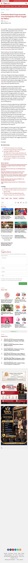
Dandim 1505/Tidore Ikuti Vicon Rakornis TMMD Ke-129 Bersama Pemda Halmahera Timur (12, 180)
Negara (3, 83)
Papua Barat (8, 49)
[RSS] (20, 550)
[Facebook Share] (16, 203)
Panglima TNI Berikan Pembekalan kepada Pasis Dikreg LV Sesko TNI (6, 217)
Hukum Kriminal (8, 554)
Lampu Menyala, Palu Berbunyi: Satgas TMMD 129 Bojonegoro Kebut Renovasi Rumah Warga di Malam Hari (14, 354)
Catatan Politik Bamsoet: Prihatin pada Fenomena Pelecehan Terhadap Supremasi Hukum (14, 350)
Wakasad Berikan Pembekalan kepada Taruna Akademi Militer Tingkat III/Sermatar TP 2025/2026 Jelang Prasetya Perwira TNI (21, 231)
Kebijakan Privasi (14, 557)
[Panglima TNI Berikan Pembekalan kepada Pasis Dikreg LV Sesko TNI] (7, 211)
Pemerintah (10, 553)
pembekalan (21, 198)
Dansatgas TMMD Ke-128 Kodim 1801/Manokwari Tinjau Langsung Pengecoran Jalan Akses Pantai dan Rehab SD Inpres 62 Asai (15, 153)
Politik (22, 553)
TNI (13, 554)
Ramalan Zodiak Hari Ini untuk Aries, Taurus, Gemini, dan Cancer (20, 301)
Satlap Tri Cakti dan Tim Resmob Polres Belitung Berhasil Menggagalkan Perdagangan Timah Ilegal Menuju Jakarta (14, 340)
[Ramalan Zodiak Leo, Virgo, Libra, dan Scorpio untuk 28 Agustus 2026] (21, 307)
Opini (19, 553)
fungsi (7, 198)
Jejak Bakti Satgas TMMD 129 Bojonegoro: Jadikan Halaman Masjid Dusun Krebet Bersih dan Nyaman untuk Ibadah (14, 359)
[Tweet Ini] (18, 203)
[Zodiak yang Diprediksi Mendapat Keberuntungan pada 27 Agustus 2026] (7, 320)
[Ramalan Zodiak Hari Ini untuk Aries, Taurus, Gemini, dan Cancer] (21, 295)
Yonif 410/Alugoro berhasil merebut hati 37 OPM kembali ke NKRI (13, 183)
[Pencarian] (26, 3)
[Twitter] (11, 550)
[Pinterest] (13, 550)
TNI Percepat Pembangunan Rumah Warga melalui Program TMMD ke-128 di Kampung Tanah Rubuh (14, 158)
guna (11, 198)
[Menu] (2, 3)
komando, (15, 198)
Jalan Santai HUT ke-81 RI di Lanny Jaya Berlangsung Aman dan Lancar (13, 169)
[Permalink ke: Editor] (2, 21)
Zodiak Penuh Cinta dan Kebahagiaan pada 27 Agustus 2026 (7, 313)
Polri (16, 554)
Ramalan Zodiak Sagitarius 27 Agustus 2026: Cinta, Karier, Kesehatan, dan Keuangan (7, 301)
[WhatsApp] (18, 550)
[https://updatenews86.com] (6, 3)
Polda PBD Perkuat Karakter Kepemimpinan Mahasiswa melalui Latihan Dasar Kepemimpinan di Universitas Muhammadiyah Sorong (14, 176)
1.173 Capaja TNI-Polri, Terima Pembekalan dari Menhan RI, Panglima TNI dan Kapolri (20, 217)
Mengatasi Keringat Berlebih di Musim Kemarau (15, 188)
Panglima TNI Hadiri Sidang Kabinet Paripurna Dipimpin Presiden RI (13, 345)
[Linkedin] (15, 550)
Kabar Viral (20, 554)
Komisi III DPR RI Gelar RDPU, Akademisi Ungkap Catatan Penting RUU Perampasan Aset (14, 363)
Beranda (5, 553)
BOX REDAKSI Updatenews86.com (11, 556)
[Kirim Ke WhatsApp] (26, 203)
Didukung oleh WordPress (10, 559)
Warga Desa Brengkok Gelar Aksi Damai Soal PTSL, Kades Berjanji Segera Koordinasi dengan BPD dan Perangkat (12, 172)
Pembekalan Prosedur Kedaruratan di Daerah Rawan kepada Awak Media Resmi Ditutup (20, 237)
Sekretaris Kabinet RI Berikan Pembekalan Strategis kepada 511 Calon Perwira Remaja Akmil (7, 231)
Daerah (2, 12)
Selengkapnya (13, 331)
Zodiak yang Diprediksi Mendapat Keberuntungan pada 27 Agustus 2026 (6, 326)
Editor (5, 20)
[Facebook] (8, 550)
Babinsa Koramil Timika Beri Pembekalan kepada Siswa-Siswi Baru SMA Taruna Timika (7, 244)
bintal (3, 198)
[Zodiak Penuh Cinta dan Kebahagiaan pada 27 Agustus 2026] (7, 307)
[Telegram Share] (23, 203)
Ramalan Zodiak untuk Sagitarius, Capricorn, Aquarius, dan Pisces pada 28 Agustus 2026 (20, 326)
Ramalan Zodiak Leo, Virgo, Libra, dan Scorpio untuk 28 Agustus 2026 (20, 313)
